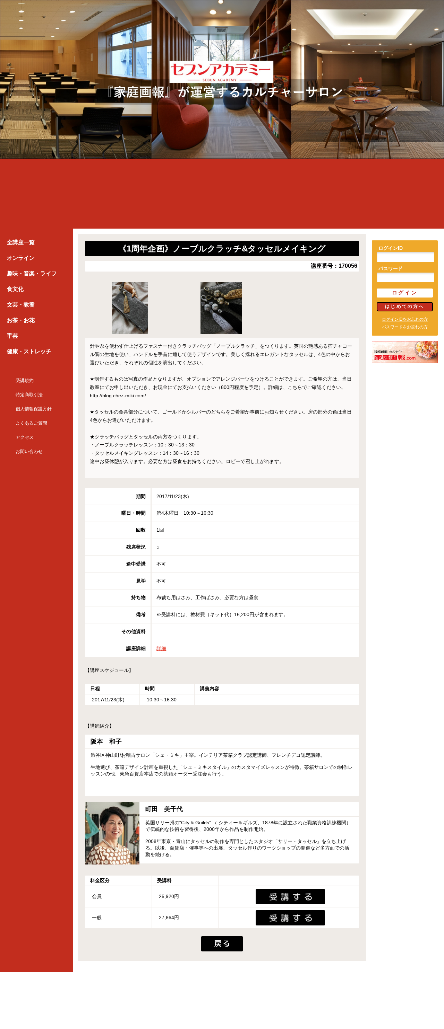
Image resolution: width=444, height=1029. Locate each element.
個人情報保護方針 (34, 408)
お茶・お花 (21, 320)
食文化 (15, 289)
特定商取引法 (29, 394)
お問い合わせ (29, 451)
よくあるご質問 (31, 423)
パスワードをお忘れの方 (405, 327)
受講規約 (25, 380)
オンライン (21, 258)
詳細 (161, 648)
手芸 (12, 336)
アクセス (25, 437)
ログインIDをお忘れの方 (405, 319)
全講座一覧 (21, 242)
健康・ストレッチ (29, 351)
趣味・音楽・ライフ (32, 273)
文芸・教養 (21, 305)
